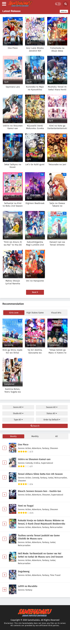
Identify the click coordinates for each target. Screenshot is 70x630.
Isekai (50, 477)
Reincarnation (60, 477)
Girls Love (13, 312)
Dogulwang (23, 571)
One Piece (23, 444)
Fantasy (45, 448)
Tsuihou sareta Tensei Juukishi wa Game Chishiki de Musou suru (39, 537)
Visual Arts (56, 312)
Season (51, 407)
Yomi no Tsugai (26, 505)
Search (36, 426)
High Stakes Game (35, 312)
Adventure (36, 448)
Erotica (37, 463)
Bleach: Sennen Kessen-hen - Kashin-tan (39, 491)
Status (51, 413)
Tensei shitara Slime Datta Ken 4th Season (40, 474)
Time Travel (55, 575)
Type (17, 420)
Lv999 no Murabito (27, 586)
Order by (50, 420)
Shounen (54, 448)
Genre (17, 407)
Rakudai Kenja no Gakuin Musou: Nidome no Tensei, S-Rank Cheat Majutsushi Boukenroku (41, 522)
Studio (17, 413)
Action (28, 448)
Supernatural (47, 463)
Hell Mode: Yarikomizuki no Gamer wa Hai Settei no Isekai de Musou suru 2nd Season (40, 555)
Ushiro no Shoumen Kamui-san (34, 459)
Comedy (29, 463)
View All (64, 11)
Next (34, 292)
